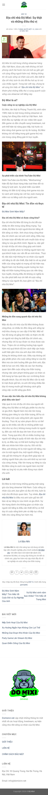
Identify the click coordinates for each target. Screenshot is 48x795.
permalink (24, 585)
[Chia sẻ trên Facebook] (17, 572)
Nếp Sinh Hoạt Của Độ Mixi (15, 622)
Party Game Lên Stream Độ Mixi (17, 638)
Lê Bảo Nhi (24, 31)
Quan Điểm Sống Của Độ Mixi (16, 643)
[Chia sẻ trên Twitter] (21, 572)
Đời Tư (24, 14)
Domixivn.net (8, 718)
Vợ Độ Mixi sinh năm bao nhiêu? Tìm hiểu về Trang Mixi (35, 596)
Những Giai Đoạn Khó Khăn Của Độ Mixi (21, 633)
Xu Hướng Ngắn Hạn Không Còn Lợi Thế (21, 627)
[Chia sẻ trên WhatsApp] (12, 572)
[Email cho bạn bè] (26, 572)
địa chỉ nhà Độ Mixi (30, 87)
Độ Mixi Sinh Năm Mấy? (13, 211)
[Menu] (3, 4)
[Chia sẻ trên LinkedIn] (36, 572)
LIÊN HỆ (6, 748)
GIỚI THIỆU (7, 742)
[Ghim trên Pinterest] (31, 572)
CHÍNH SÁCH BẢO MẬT (13, 754)
